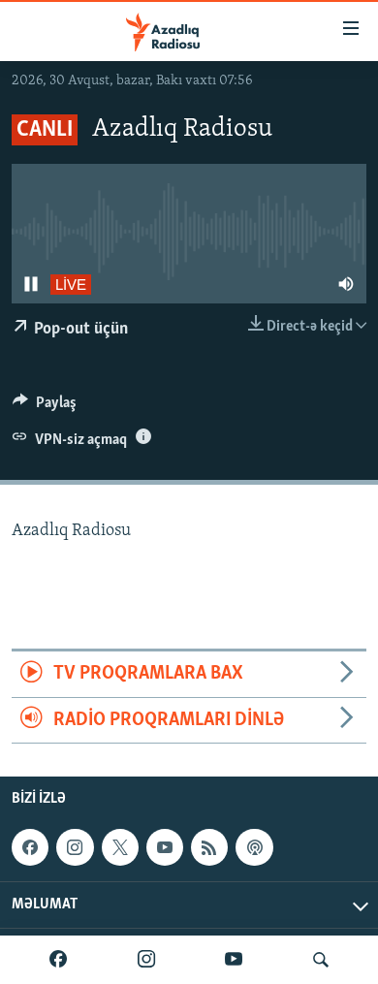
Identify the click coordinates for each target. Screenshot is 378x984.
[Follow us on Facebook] (30, 847)
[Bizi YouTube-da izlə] (234, 960)
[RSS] (209, 847)
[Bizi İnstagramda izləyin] (146, 960)
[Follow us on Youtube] (164, 847)
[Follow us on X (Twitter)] (120, 847)
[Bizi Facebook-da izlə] (58, 960)
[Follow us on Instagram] (74, 847)
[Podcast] (254, 847)
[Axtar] (321, 960)
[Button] (45, 407)
